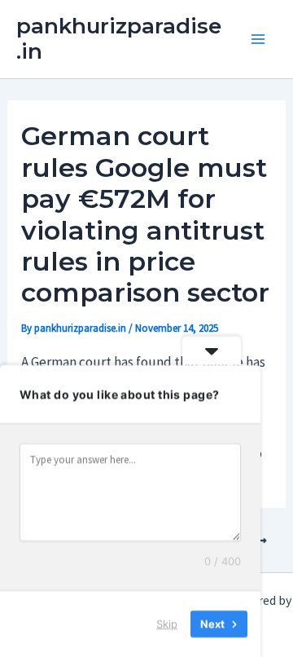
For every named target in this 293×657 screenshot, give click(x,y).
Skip (166, 623)
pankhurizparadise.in (118, 38)
